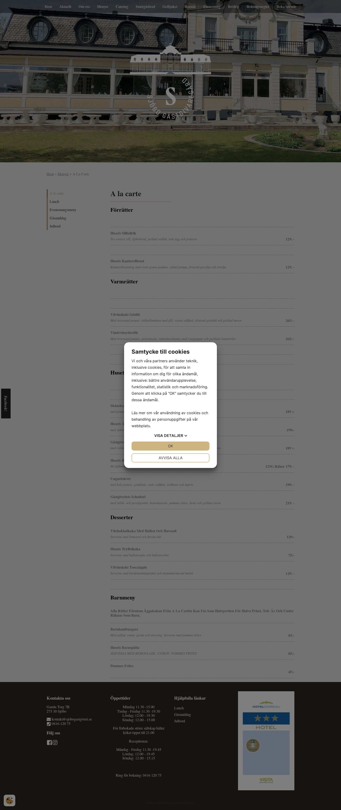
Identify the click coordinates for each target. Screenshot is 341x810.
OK (170, 446)
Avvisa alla (171, 457)
